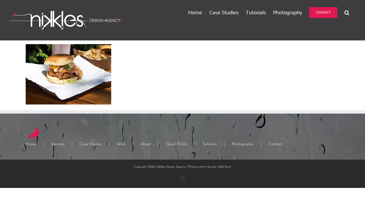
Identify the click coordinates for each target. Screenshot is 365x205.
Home (31, 144)
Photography (243, 144)
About (146, 144)
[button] (346, 12)
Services (57, 144)
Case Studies (91, 144)
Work (121, 144)
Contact (275, 144)
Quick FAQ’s (176, 144)
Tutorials (209, 144)
